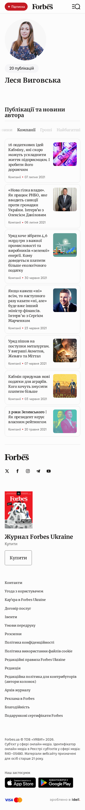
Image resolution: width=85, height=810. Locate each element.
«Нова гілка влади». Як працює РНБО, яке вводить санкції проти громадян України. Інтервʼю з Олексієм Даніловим (27, 202)
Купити (18, 558)
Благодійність (17, 707)
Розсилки (13, 634)
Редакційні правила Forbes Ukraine (35, 660)
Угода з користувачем (24, 591)
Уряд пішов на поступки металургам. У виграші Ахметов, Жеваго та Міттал (29, 348)
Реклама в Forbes (19, 698)
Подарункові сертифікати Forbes (34, 715)
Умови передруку (20, 625)
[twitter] (7, 471)
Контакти (13, 583)
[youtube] (48, 471)
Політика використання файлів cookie (38, 651)
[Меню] (76, 7)
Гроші (46, 129)
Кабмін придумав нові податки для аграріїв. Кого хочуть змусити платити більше (29, 384)
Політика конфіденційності (29, 642)
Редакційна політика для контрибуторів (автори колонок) (40, 679)
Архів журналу (17, 690)
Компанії (14, 177)
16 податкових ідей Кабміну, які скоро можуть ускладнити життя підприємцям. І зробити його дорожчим (29, 157)
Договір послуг (18, 608)
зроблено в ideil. (65, 800)
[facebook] (17, 471)
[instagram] (28, 471)
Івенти (11, 617)
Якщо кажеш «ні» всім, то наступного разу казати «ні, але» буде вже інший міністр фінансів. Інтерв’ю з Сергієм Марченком (27, 306)
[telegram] (38, 471)
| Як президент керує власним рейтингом (27, 417)
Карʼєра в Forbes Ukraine (25, 600)
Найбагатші (68, 129)
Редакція (13, 668)
